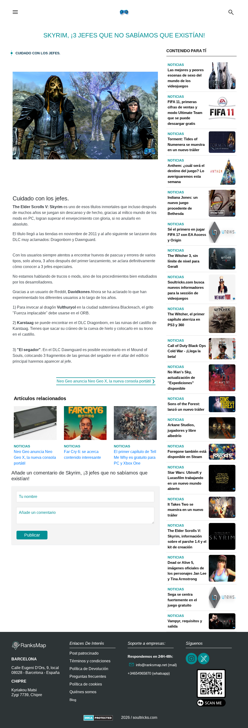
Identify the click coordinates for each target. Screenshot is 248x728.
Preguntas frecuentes (88, 676)
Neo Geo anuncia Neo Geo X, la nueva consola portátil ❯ (106, 381)
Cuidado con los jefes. (38, 53)
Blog (73, 700)
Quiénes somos (83, 692)
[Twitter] (204, 664)
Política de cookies (86, 684)
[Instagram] (192, 664)
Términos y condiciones (90, 661)
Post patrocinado (84, 653)
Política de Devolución (89, 669)
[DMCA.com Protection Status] (98, 717)
